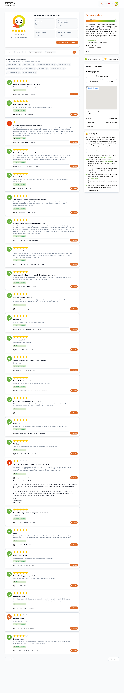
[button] (101, 189)
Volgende (113, 659)
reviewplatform (107, 161)
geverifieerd (94, 178)
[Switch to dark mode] (105, 4)
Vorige (11, 659)
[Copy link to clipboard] (101, 4)
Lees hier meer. (97, 183)
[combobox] (35, 52)
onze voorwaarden (106, 157)
